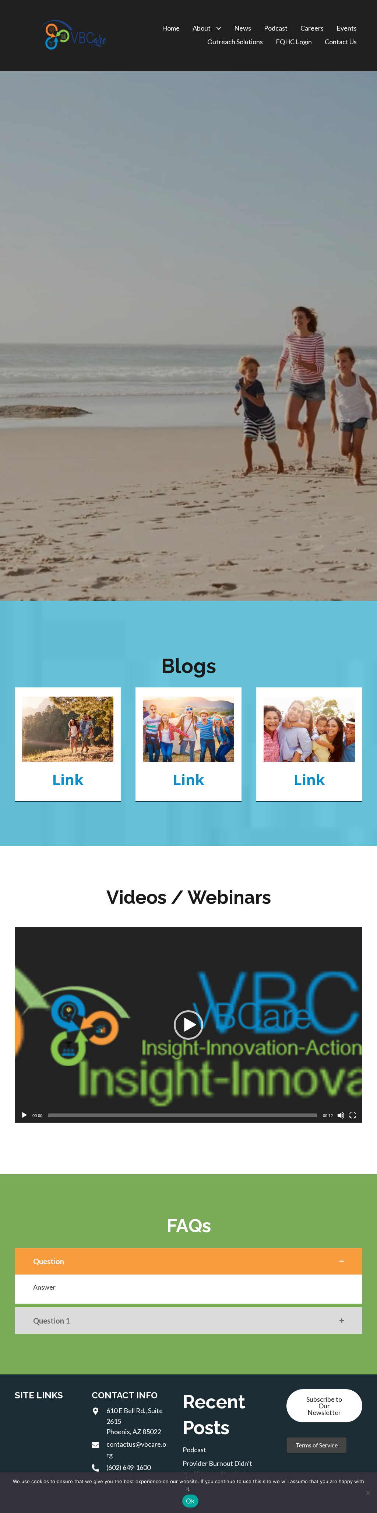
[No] (367, 1492)
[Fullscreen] (352, 1115)
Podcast (194, 1450)
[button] (188, 1025)
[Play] (24, 1115)
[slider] (182, 1115)
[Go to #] (67, 744)
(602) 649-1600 (128, 1467)
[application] (188, 1025)
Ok (190, 1501)
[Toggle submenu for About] (218, 28)
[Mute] (341, 1115)
